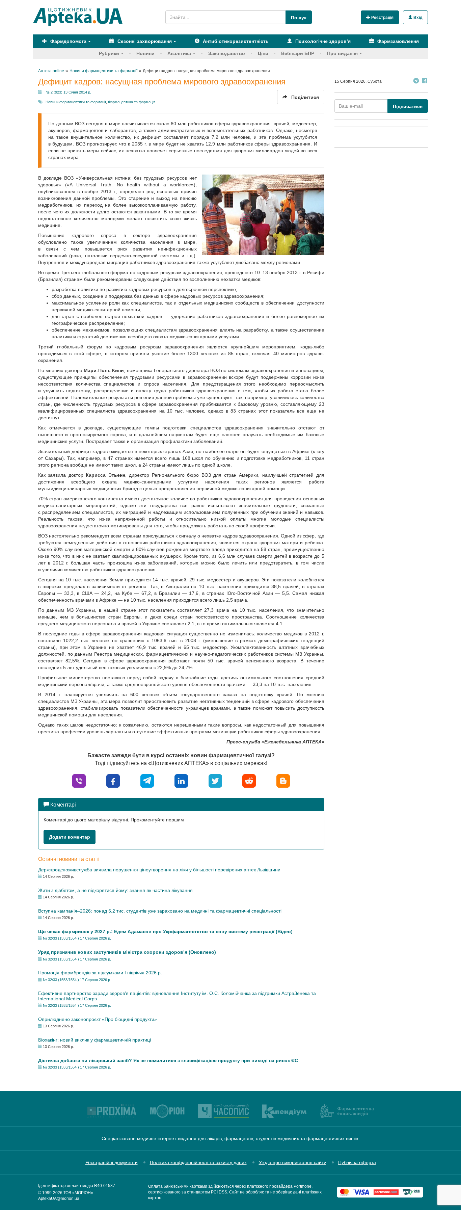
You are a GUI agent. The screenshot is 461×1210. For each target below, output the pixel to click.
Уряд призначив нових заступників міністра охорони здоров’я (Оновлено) (127, 952)
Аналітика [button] (179, 53)
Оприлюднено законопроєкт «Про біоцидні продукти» (97, 1019)
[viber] (79, 780)
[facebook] (113, 780)
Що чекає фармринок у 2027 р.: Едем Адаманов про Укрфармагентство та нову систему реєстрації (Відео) (165, 931)
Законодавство (226, 53)
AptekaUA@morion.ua (58, 1198)
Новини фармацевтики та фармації (76, 102)
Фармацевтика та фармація (131, 102)
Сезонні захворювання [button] (144, 41)
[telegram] (147, 780)
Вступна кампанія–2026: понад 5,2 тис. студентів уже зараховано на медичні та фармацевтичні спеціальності (159, 911)
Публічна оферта (357, 1162)
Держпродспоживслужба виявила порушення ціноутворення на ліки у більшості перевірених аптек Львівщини (159, 869)
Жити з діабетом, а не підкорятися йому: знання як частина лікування (115, 890)
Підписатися (408, 106)
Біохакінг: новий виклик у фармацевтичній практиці (94, 1040)
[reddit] (249, 780)
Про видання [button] (342, 53)
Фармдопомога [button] (67, 41)
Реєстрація (382, 17)
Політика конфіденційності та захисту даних (198, 1162)
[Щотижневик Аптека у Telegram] (416, 81)
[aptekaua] (283, 780)
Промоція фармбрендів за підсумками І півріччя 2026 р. (100, 972)
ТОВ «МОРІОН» (78, 1192)
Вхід (417, 17)
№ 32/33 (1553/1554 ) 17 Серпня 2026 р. (77, 938)
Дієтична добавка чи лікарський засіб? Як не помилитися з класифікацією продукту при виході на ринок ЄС (168, 1060)
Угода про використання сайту (292, 1162)
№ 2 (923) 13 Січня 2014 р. (68, 92)
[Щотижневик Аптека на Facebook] (424, 81)
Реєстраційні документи (111, 1162)
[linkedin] (181, 780)
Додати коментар (69, 837)
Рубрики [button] (109, 53)
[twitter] (215, 780)
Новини (145, 53)
